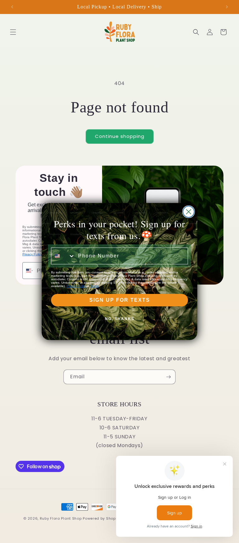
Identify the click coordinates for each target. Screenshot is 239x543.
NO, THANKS (119, 319)
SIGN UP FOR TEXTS (119, 300)
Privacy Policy (76, 286)
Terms (94, 286)
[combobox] (63, 256)
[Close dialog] (188, 211)
